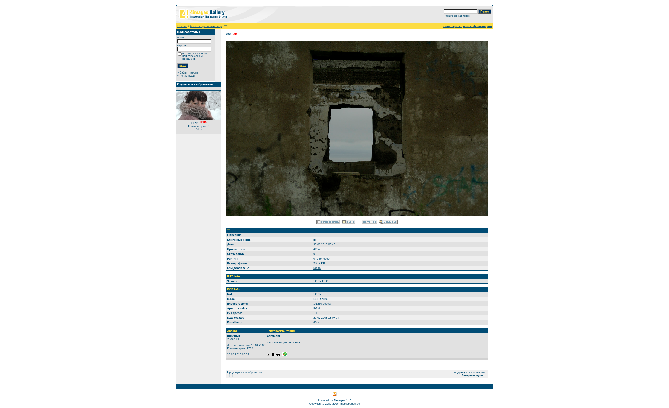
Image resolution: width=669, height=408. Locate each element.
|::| (231, 375)
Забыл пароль (189, 72)
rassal (317, 268)
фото (316, 239)
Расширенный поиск (456, 15)
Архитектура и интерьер (206, 26)
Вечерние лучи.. (473, 375)
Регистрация (188, 75)
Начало (182, 26)
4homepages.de (349, 403)
